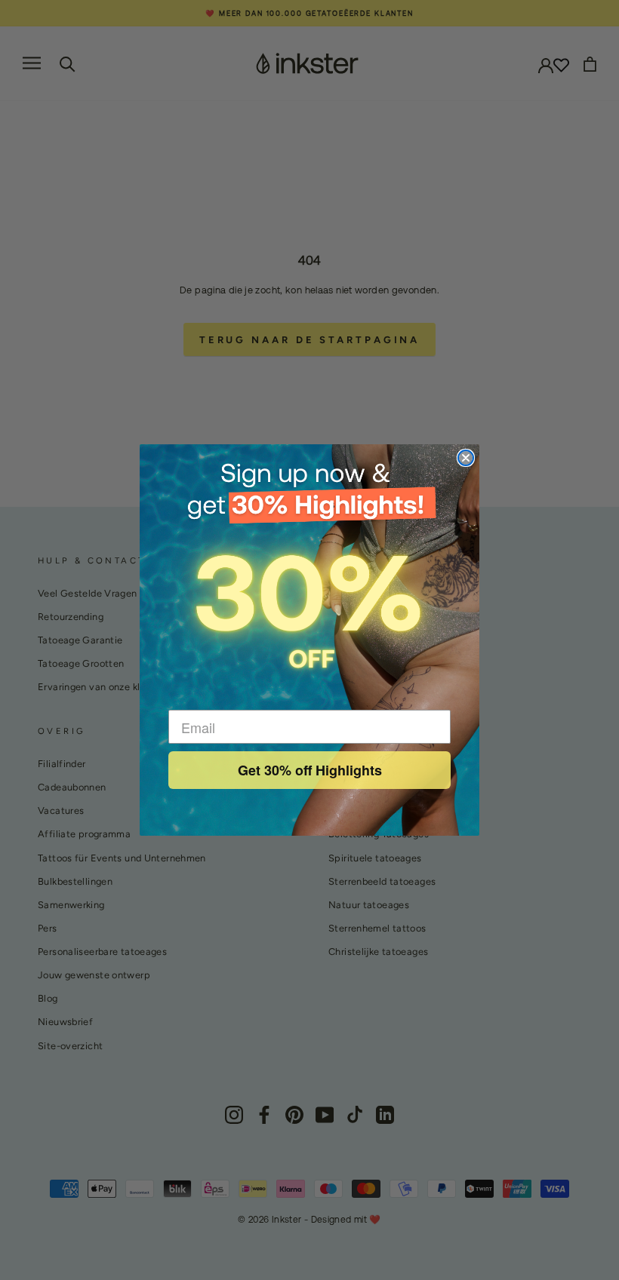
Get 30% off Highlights (310, 770)
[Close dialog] (465, 457)
